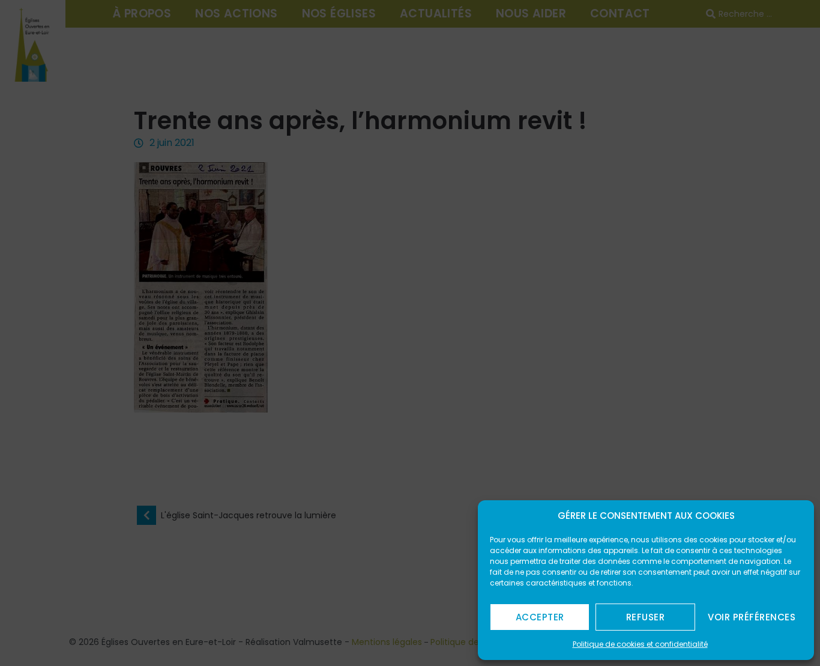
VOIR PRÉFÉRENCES (751, 617)
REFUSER (645, 617)
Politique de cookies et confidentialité (640, 644)
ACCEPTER (540, 617)
